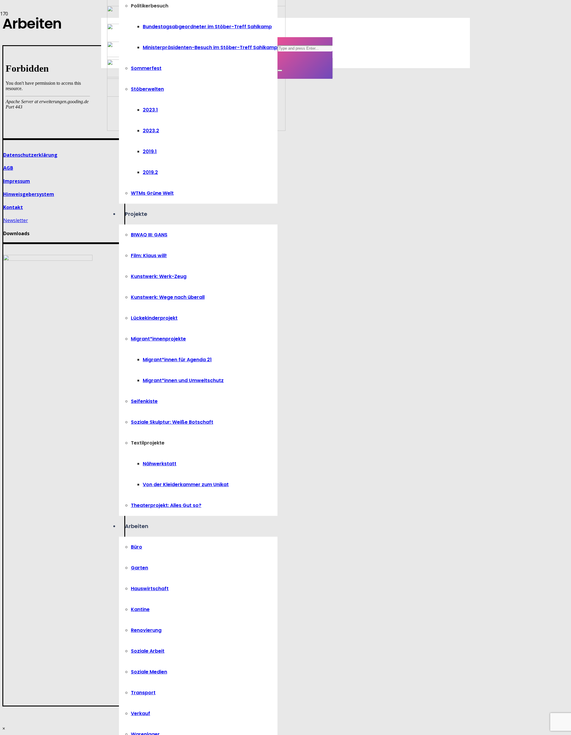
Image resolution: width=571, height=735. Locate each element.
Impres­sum (16, 181)
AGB (8, 168)
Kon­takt (13, 207)
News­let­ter (15, 220)
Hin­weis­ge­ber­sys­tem (28, 194)
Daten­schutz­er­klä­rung (30, 155)
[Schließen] (279, 70)
